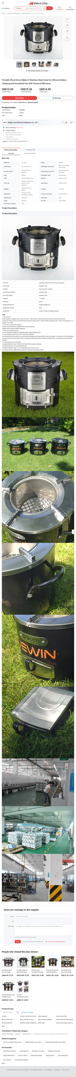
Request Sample (33, 102)
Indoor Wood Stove (8, 1055)
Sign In (5, 141)
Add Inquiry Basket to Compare (38, 71)
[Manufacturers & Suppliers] (38, 3)
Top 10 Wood (7, 1060)
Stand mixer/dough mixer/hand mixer (65, 1023)
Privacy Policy (65, 1069)
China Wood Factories (9, 1051)
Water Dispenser (42, 1016)
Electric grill (41, 1023)
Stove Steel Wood (63, 1055)
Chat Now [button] (57, 98)
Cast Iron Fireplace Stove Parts (12, 1042)
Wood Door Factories (38, 1051)
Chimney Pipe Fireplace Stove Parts (55, 1042)
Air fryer (4, 1016)
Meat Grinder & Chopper (45, 1019)
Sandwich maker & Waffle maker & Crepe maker (29, 1023)
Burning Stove (50, 1055)
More (3, 1063)
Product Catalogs (28, 1012)
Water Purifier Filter (7, 1019)
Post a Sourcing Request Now (55, 941)
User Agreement (48, 1069)
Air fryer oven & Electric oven (28, 1016)
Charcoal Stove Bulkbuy (21, 1060)
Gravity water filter (61, 1016)
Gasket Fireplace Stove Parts (33, 1042)
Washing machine (7, 1023)
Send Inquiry (19, 98)
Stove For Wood (22, 1055)
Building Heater (26, 13)
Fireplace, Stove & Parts (38, 13)
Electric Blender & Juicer (27, 1019)
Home (3, 13)
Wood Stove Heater (36, 1055)
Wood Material (24, 1051)
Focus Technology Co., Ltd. (26, 1069)
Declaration (57, 1069)
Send (17, 941)
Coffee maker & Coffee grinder (64, 1019)
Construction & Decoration (13, 13)
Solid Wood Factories (54, 1051)
